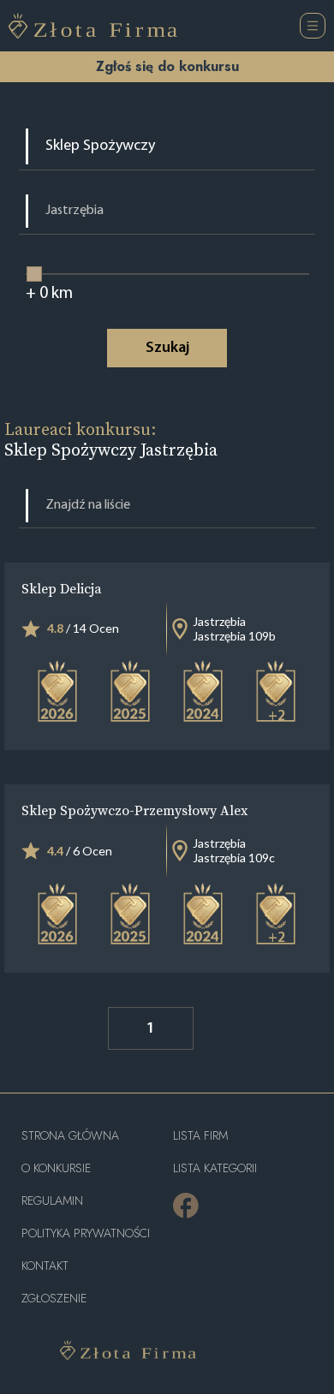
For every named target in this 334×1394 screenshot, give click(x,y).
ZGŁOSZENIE (53, 1298)
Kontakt (45, 1266)
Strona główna (70, 1136)
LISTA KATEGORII (215, 1168)
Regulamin (52, 1201)
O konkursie (56, 1168)
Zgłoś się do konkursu (167, 66)
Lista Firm (200, 1136)
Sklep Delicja (61, 588)
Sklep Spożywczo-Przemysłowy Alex (134, 810)
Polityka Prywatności (85, 1233)
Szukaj (167, 348)
